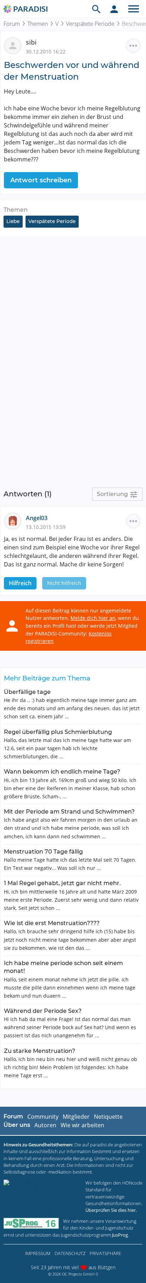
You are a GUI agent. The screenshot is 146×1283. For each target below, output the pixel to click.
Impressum (37, 1253)
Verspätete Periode (90, 24)
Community (42, 1117)
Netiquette (108, 1117)
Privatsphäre (105, 1253)
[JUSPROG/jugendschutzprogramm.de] (31, 1223)
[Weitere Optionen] (133, 46)
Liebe (12, 221)
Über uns (17, 1125)
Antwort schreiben (41, 180)
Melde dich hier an (93, 618)
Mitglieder (76, 1117)
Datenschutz (70, 1253)
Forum (12, 24)
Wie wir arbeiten (82, 1125)
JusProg (120, 1235)
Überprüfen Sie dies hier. (111, 1210)
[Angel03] (15, 521)
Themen (37, 24)
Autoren (45, 1125)
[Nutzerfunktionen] (114, 9)
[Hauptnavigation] (133, 9)
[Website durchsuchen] (96, 9)
